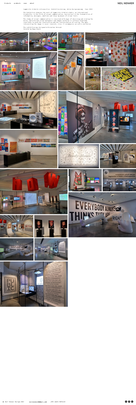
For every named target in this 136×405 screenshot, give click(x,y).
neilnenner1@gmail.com (38, 401)
